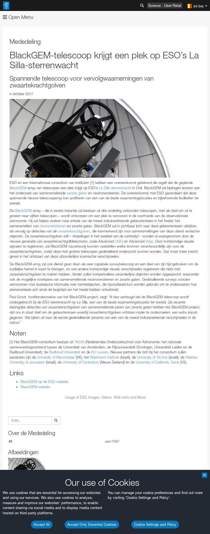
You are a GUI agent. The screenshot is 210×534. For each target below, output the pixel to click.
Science (154, 5)
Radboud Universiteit (64, 352)
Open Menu (20, 17)
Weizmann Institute (104, 357)
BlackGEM (18, 188)
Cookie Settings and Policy (155, 524)
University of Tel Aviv (152, 357)
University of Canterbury (81, 362)
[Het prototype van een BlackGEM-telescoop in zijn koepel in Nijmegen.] (106, 138)
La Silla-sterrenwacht (115, 188)
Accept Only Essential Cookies (91, 524)
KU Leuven (99, 352)
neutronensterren (53, 226)
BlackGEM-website (35, 387)
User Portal (172, 5)
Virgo (149, 241)
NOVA (79, 342)
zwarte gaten (77, 193)
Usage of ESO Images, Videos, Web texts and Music (105, 397)
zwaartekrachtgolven (74, 231)
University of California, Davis (157, 362)
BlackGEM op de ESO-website (44, 381)
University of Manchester (56, 357)
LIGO (119, 241)
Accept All (42, 524)
